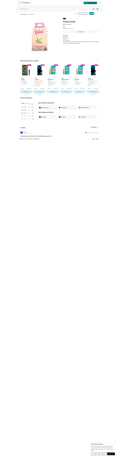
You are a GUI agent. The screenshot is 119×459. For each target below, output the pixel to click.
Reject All (103, 453)
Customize (95, 453)
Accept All (111, 453)
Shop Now (86, 2)
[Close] (115, 443)
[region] (103, 449)
